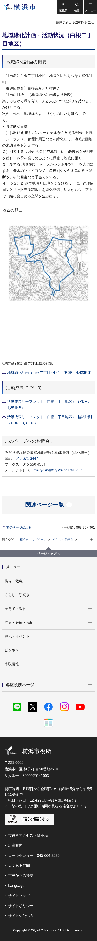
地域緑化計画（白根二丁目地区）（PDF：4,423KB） (50, 372)
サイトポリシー (20, 906)
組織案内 (15, 845)
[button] (63, 7)
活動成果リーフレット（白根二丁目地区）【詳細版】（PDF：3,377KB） (50, 420)
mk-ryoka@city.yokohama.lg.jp (58, 470)
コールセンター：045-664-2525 (34, 856)
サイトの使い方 (20, 916)
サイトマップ (19, 896)
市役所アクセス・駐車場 (28, 835)
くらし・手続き (63, 539)
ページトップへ (48, 553)
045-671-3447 (27, 458)
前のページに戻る (19, 527)
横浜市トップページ (33, 539)
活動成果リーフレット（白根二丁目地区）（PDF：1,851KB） (48, 405)
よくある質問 (19, 865)
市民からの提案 (20, 875)
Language (16, 886)
